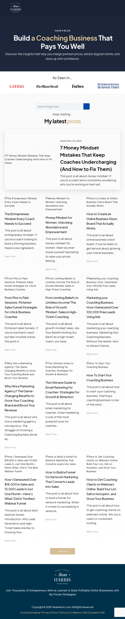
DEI (103, 612)
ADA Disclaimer (91, 612)
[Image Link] (15, 7)
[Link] (54, 603)
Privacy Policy (49, 612)
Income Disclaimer (30, 612)
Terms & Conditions (70, 612)
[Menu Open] (81, 7)
